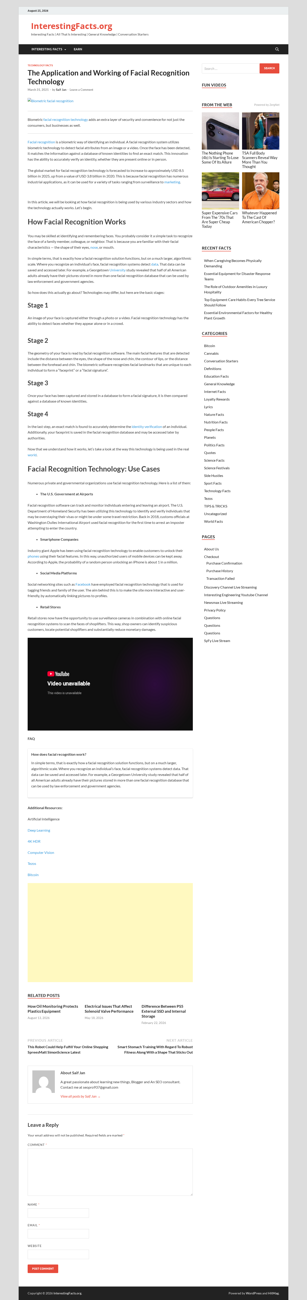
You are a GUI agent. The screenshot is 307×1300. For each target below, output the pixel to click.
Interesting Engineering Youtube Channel (236, 595)
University (117, 270)
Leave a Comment (81, 89)
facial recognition (56, 119)
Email (34, 1225)
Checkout (211, 556)
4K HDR (34, 841)
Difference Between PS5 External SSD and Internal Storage (164, 1011)
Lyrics (208, 407)
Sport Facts (213, 483)
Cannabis (211, 353)
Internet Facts (215, 391)
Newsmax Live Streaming (223, 602)
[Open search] (277, 49)
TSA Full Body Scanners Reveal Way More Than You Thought (260, 160)
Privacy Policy (215, 610)
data (154, 264)
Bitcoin (33, 875)
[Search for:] (240, 68)
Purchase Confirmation (224, 563)
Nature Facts (214, 414)
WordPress (254, 1293)
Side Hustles (213, 475)
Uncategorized (215, 514)
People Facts (214, 429)
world (32, 455)
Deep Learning (39, 830)
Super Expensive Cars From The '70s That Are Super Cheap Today (220, 219)
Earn (78, 49)
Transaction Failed (220, 578)
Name (34, 1204)
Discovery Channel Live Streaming (230, 587)
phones (33, 556)
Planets (210, 437)
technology (79, 119)
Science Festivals (217, 468)
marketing (172, 182)
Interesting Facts (46, 49)
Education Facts (216, 376)
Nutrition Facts (216, 422)
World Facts (213, 521)
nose (94, 247)
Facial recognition (41, 142)
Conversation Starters (221, 361)
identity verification (147, 426)
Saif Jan (61, 89)
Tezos (32, 863)
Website (35, 1246)
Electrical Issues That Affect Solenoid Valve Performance (109, 1009)
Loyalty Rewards (217, 399)
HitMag (273, 1293)
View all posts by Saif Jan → (80, 1096)
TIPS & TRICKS (215, 506)
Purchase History (219, 571)
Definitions (212, 368)
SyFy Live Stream (217, 640)
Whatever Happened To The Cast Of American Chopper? (259, 217)
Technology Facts (40, 65)
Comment (37, 1145)
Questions (212, 618)
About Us (211, 549)
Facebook (83, 584)
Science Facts (214, 460)
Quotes (210, 452)
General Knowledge (219, 384)
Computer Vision (41, 852)
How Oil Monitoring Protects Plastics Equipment (53, 1009)
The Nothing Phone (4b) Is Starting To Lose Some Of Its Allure (220, 157)
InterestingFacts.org (71, 25)
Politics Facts (214, 445)
